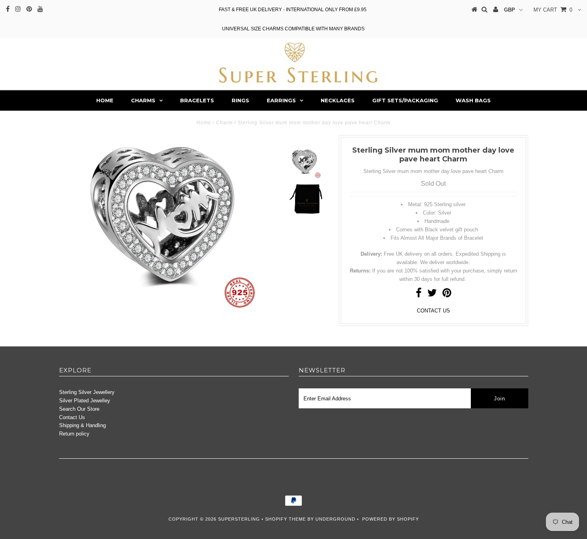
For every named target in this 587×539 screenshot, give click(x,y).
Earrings (281, 100)
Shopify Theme (285, 519)
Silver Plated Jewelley (84, 401)
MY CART (552, 10)
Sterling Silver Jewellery (87, 392)
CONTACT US (433, 311)
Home (104, 100)
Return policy (74, 434)
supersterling (239, 519)
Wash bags (473, 100)
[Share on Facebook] (419, 295)
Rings (240, 100)
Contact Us (72, 417)
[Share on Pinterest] (446, 295)
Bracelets (197, 100)
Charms (143, 100)
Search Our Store (79, 409)
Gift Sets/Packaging (405, 100)
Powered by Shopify (390, 519)
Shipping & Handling (82, 425)
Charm (224, 122)
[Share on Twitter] (432, 295)
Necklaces (338, 100)
